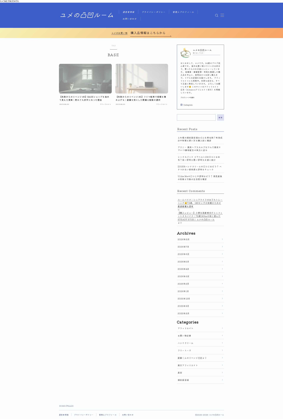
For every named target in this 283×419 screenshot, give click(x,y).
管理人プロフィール (183, 12)
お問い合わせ (129, 19)
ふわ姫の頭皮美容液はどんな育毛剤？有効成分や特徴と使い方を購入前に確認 (200, 139)
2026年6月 (184, 254)
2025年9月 (183, 305)
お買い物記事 (184, 335)
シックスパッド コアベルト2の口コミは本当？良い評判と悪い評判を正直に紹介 (199, 158)
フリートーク (184, 350)
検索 (221, 117)
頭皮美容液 (183, 379)
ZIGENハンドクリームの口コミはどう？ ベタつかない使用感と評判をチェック (200, 168)
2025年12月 (184, 298)
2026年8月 (184, 239)
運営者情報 (129, 12)
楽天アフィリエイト (188, 365)
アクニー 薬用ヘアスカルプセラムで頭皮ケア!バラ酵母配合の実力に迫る (199, 149)
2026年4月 (183, 268)
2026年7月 (183, 246)
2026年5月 (183, 261)
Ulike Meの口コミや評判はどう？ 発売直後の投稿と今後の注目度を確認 (200, 178)
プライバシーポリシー (153, 12)
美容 (180, 372)
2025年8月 (184, 313)
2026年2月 (183, 283)
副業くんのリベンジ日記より (192, 357)
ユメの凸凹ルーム (86, 15)
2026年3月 (184, 276)
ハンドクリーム (185, 342)
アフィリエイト (185, 328)
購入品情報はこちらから (148, 33)
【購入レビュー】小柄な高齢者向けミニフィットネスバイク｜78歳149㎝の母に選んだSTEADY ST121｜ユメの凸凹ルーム (200, 216)
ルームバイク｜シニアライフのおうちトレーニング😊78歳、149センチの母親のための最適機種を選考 (200, 203)
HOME (62, 406)
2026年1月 (183, 291)
